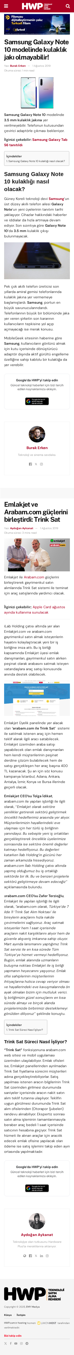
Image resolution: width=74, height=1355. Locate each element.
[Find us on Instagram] (21, 1343)
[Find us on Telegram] (26, 1343)
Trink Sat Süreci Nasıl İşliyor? (25, 1030)
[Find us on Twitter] (5, 1343)
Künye (8, 1315)
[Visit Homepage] (37, 6)
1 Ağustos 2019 (41, 66)
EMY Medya (33, 1306)
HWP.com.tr (10, 1323)
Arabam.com (34, 577)
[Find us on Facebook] (11, 1343)
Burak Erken (18, 66)
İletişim (21, 1315)
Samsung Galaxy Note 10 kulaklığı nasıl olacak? (36, 161)
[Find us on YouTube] (15, 1343)
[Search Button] (68, 6)
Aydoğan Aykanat (21, 528)
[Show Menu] (6, 6)
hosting (22, 1323)
